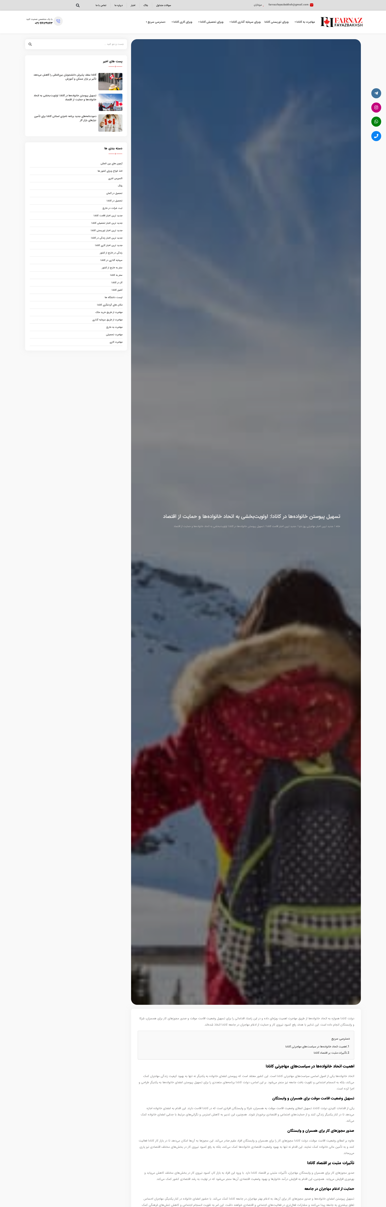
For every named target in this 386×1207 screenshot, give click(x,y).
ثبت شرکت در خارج (112, 208)
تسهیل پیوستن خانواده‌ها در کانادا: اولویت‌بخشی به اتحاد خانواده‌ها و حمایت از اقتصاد (65, 97)
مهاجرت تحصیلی (114, 334)
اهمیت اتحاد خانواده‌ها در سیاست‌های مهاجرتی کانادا (316, 1046)
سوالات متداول (163, 5)
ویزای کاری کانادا (182, 22)
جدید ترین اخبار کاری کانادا (108, 245)
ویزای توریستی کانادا (276, 22)
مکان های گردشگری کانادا (109, 305)
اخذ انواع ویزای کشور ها (110, 171)
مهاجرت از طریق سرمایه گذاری (107, 320)
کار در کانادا (117, 282)
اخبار (133, 5)
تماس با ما (101, 5)
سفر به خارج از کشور (112, 268)
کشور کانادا (117, 290)
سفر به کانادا (116, 275)
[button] (77, 5)
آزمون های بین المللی (111, 163)
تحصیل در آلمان (114, 193)
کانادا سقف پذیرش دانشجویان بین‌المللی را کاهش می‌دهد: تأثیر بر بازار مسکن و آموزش (64, 77)
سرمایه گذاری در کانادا (111, 260)
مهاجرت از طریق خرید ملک (108, 312)
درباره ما (119, 5)
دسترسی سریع (156, 22)
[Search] (30, 44)
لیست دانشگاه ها (113, 297)
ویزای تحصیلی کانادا (211, 22)
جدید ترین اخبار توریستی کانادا (106, 230)
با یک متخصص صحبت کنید (39, 19)
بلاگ (146, 5)
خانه (338, 526)
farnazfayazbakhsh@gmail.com (288, 5)
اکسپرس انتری (115, 178)
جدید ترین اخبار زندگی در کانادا (106, 238)
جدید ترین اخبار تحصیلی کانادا (106, 223)
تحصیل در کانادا (114, 201)
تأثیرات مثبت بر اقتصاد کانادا (330, 1053)
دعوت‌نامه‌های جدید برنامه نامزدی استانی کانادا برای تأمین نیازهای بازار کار (65, 118)
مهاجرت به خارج (114, 327)
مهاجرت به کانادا (306, 22)
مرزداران (258, 5)
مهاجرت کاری (116, 342)
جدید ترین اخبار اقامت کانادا (281, 526)
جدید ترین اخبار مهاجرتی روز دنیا (316, 526)
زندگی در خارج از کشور (111, 253)
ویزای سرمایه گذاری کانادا (246, 22)
